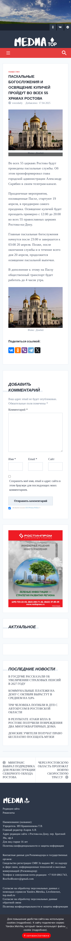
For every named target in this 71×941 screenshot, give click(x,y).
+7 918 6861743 (57, 874)
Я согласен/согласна (36, 935)
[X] (37, 350)
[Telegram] (31, 350)
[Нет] (66, 928)
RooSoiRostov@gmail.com (18, 878)
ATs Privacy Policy (32, 508)
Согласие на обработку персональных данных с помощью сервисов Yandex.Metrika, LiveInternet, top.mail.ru (32, 892)
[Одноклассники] (18, 350)
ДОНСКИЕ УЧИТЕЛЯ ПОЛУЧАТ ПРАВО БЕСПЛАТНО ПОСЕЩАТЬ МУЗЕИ (35, 735)
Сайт (51, 459)
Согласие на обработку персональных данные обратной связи (30, 900)
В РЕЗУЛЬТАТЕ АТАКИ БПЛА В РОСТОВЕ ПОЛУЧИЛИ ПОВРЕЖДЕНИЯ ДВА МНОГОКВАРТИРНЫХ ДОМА (35, 723)
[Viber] (24, 350)
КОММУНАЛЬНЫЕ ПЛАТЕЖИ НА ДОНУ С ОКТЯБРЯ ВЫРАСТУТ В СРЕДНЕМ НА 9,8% (31, 694)
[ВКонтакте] (11, 350)
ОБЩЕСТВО (14, 72)
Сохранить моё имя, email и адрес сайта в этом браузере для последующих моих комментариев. (35, 485)
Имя (12, 459)
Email (32, 459)
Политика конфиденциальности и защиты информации (35, 906)
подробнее (23, 922)
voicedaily (17, 102)
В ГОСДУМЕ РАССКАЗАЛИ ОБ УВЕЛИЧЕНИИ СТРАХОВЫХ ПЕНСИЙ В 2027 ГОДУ (34, 680)
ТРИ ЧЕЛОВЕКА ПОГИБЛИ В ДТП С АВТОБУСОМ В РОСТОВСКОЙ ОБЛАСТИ (33, 708)
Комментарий (18, 409)
